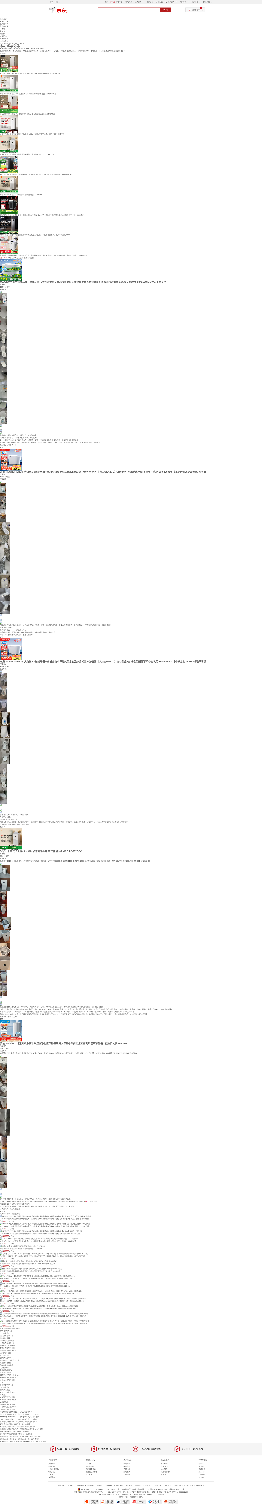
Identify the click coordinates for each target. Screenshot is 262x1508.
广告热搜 (32, 1441)
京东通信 (202, 1475)
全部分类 (3, 19)
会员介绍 (51, 1466)
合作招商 (90, 1485)
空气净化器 (9, 43)
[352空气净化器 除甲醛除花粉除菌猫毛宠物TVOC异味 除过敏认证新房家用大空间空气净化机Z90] (9, 225)
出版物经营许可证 (114, 1492)
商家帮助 (100, 1485)
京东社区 (148, 1485)
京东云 (141, 1497)
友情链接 (129, 1485)
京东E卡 (202, 1472)
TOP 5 (2, 1211)
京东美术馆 (4, 39)
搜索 (165, 10)
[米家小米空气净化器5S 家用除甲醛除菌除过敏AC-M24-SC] (9, 184)
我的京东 (138, 2)
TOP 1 (2, 447)
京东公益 (177, 1485)
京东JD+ (202, 1477)
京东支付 (133, 1497)
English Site (188, 1485)
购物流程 (51, 1464)
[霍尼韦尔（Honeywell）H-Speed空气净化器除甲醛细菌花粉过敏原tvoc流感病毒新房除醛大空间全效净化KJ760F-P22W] (9, 245)
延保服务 (202, 1469)
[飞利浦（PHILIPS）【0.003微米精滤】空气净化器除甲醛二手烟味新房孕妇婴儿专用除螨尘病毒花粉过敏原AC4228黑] (44, 1254)
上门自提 (89, 1464)
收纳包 (2, 31)
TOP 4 (2, 1019)
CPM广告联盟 (14, 1441)
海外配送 (89, 1475)
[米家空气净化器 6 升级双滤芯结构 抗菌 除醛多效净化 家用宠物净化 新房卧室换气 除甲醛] (9, 124)
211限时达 (90, 1466)
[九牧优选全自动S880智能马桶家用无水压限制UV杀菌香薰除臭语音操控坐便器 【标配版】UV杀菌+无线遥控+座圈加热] (44, 1313)
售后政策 (164, 1464)
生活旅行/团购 (53, 1469)
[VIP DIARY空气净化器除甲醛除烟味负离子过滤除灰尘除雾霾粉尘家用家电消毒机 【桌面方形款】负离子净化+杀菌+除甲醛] (45, 1216)
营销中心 (109, 1485)
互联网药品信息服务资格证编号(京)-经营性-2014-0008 (142, 1489)
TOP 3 (2, 827)
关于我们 (61, 1485)
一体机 (2, 29)
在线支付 (126, 1466)
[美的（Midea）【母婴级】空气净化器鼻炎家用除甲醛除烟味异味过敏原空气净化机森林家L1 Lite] (36, 1283)
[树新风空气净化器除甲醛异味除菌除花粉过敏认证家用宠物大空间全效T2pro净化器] (9, 63)
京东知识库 (4, 21)
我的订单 (128, 2)
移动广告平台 (41, 1441)
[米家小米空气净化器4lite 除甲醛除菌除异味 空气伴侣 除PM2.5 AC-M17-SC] (9, 144)
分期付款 (126, 1469)
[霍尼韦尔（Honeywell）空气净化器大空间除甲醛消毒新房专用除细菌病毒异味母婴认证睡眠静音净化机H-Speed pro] (9, 205)
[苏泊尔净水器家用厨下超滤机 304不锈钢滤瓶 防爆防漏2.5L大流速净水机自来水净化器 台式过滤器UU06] (39, 1306)
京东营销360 (24, 1441)
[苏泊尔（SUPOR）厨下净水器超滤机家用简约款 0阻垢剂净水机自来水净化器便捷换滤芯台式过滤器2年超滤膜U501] (43, 1298)
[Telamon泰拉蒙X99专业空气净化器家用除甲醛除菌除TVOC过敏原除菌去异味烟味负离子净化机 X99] (9, 164)
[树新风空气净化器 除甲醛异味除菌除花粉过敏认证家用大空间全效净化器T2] (28, 1261)
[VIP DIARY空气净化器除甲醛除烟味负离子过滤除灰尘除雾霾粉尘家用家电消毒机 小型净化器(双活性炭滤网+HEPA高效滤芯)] (46, 1224)
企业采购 (159, 2)
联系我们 (71, 1485)
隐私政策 (168, 1485)
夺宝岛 (201, 1464)
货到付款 (126, 1464)
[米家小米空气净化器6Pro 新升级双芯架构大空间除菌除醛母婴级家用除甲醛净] (9, 83)
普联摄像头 (4, 26)
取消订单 (164, 1475)
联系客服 (51, 1477)
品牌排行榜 (4, 24)
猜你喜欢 (3, 53)
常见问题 (51, 1472)
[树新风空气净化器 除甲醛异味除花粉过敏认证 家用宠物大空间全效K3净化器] (9, 104)
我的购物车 (196, 10)
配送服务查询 (91, 1469)
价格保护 (164, 1466)
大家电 (50, 1475)
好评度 (7, 287)
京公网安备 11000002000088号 (92, 1489)
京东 (66, 11)
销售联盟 (139, 1485)
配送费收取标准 (91, 1472)
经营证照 (161, 1494)
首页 (1, 43)
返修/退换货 (165, 1472)
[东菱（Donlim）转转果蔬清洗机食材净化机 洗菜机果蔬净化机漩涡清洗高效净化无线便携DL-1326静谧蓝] (39, 1239)
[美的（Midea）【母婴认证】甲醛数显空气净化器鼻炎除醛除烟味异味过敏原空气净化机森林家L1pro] (37, 1276)
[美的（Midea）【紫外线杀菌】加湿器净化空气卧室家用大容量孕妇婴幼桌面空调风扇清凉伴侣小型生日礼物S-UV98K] (11, 1031)
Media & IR (200, 1485)
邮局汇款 (126, 1472)
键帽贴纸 (3, 36)
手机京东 (171, 2)
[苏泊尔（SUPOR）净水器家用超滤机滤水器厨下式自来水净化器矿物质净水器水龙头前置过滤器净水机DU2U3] (41, 1291)
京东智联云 (4, 1441)
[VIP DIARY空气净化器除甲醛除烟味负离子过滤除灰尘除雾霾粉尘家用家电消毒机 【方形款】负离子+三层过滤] (41, 1231)
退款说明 (164, 1469)
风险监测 (158, 1485)
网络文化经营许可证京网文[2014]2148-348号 (140, 1492)
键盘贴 (2, 34)
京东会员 (150, 2)
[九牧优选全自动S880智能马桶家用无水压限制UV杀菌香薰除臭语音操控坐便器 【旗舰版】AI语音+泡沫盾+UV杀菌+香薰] (44, 1321)
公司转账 (126, 1475)
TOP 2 (2, 637)
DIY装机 (202, 1466)
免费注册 (119, 2)
